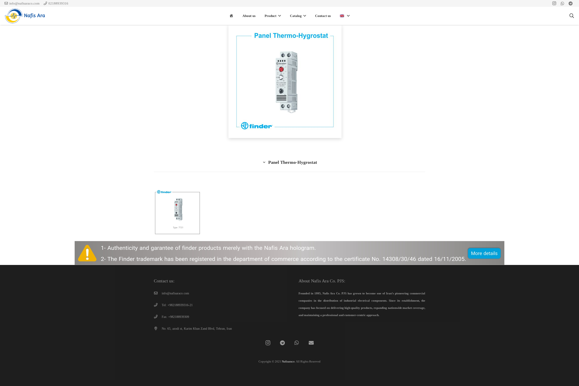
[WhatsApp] (296, 343)
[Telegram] (282, 343)
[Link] (26, 16)
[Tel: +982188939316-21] (158, 305)
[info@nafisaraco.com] (158, 293)
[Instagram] (268, 343)
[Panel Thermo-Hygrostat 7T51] (177, 213)
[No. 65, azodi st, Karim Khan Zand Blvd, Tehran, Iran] (158, 328)
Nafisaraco (288, 361)
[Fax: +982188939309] (158, 317)
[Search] (572, 16)
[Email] (311, 343)
